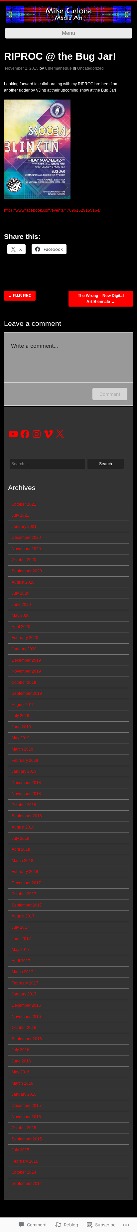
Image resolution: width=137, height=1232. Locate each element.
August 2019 (23, 704)
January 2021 (24, 526)
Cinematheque (58, 68)
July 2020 (20, 593)
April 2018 (21, 849)
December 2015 (26, 1105)
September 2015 (27, 1139)
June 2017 (21, 938)
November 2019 (26, 671)
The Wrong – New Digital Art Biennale (101, 298)
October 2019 (24, 682)
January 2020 (24, 649)
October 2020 (24, 559)
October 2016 (24, 1027)
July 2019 (20, 715)
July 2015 (20, 1150)
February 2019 (25, 760)
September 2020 (27, 571)
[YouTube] (13, 434)
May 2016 (21, 1072)
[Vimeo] (48, 434)
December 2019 (26, 660)
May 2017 (21, 949)
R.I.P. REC (20, 295)
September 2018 (27, 816)
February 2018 (25, 871)
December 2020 (26, 537)
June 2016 (21, 1061)
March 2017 (22, 972)
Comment (109, 394)
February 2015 (25, 1161)
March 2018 (22, 860)
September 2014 (27, 1183)
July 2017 (20, 927)
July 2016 (20, 1050)
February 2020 (25, 637)
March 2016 (22, 1083)
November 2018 (26, 793)
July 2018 (20, 838)
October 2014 (24, 1172)
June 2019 (21, 727)
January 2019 (24, 771)
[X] (60, 434)
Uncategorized (90, 68)
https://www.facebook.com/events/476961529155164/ (52, 210)
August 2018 (23, 827)
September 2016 (27, 1039)
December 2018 (26, 782)
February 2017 (25, 983)
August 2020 (23, 582)
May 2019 (21, 738)
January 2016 (24, 1094)
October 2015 (24, 1127)
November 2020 (26, 548)
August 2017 (23, 916)
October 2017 (24, 894)
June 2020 (21, 604)
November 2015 (26, 1117)
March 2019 (22, 749)
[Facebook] (25, 434)
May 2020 (21, 615)
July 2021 (20, 515)
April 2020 (21, 626)
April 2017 (21, 961)
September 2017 (27, 905)
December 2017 (26, 883)
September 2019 (27, 693)
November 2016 (26, 1016)
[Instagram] (36, 434)
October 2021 (24, 504)
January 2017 (24, 994)
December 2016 (26, 1005)
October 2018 (24, 805)
